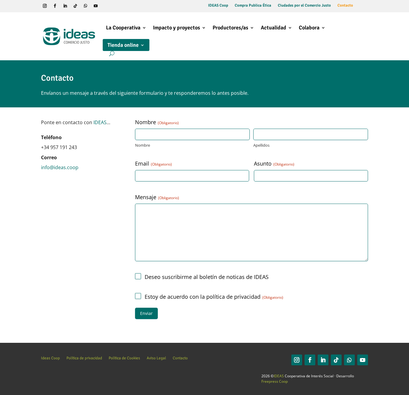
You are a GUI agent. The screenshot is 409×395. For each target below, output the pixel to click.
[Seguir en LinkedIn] (65, 6)
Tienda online (123, 45)
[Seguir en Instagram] (45, 6)
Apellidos (261, 145)
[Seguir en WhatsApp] (86, 6)
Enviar (146, 313)
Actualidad (273, 27)
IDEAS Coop (218, 5)
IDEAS (100, 122)
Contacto (345, 5)
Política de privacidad (84, 358)
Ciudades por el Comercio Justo (304, 5)
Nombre (142, 145)
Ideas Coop (50, 358)
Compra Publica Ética (253, 5)
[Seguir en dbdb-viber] (106, 6)
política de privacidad (233, 296)
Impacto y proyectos (176, 27)
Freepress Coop (274, 381)
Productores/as (230, 27)
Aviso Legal (156, 358)
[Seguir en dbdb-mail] (116, 6)
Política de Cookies (124, 358)
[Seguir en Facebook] (55, 6)
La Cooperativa (123, 27)
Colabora (309, 27)
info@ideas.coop (59, 167)
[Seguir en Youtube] (96, 6)
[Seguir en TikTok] (75, 6)
